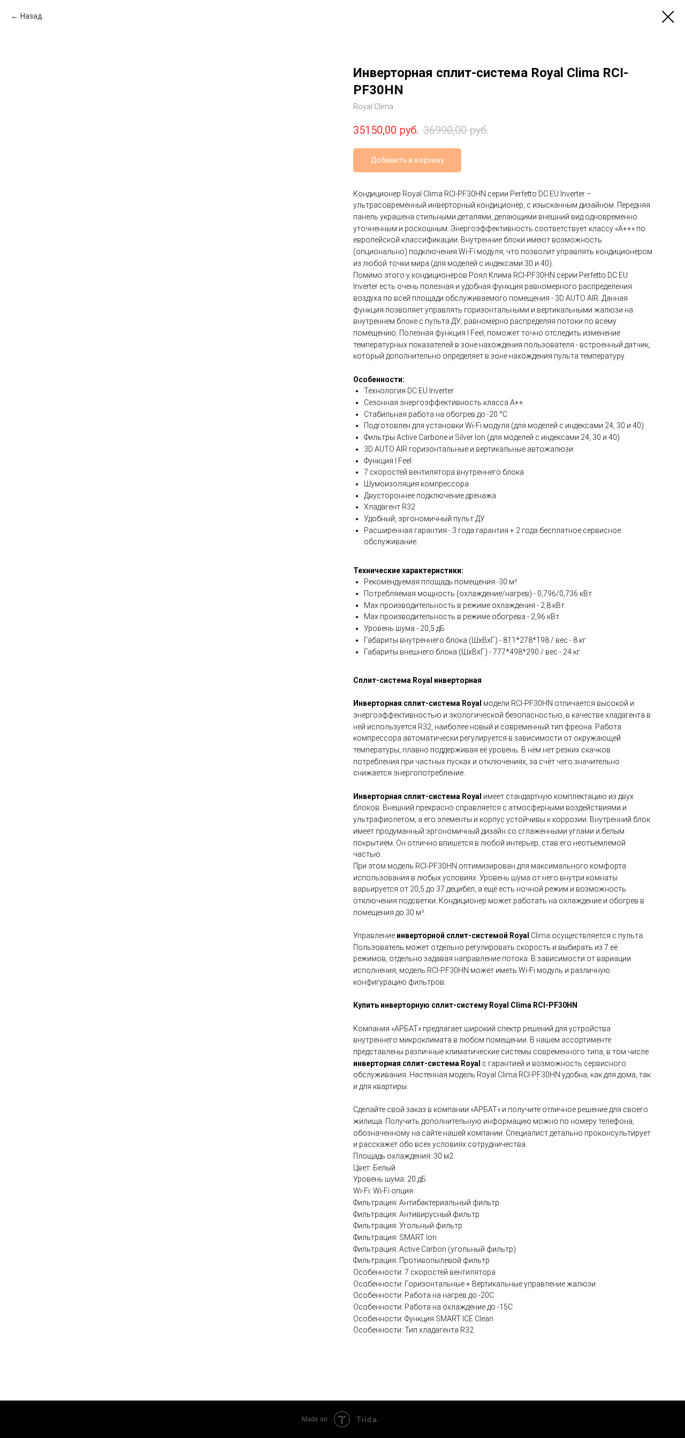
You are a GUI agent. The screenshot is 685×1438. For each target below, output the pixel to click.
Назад (31, 16)
